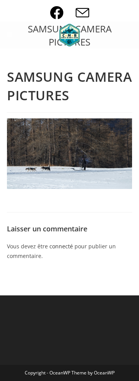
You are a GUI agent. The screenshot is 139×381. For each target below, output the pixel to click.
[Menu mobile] (9, 35)
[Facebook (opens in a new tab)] (63, 12)
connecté (61, 246)
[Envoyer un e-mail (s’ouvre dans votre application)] (82, 12)
